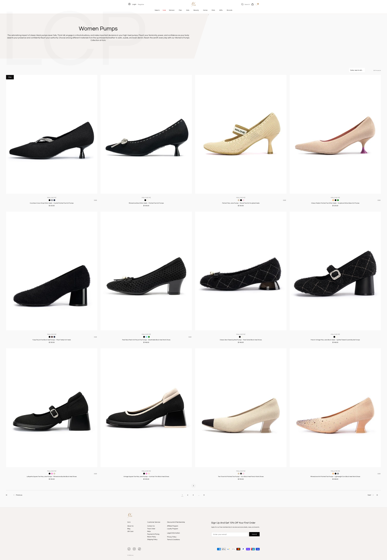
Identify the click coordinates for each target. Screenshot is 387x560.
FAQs (149, 531)
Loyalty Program (172, 528)
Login (134, 4)
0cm (132, 555)
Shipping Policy (152, 539)
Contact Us (151, 526)
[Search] (242, 4)
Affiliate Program (172, 526)
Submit (254, 534)
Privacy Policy (171, 537)
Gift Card (130, 531)
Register (141, 4)
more (95, 200)
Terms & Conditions (173, 539)
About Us (130, 526)
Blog (128, 528)
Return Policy (151, 537)
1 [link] (182, 495)
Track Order (151, 528)
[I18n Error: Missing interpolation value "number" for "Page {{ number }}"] (6, 495)
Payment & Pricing (153, 534)
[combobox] (245, 4)
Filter (10, 77)
